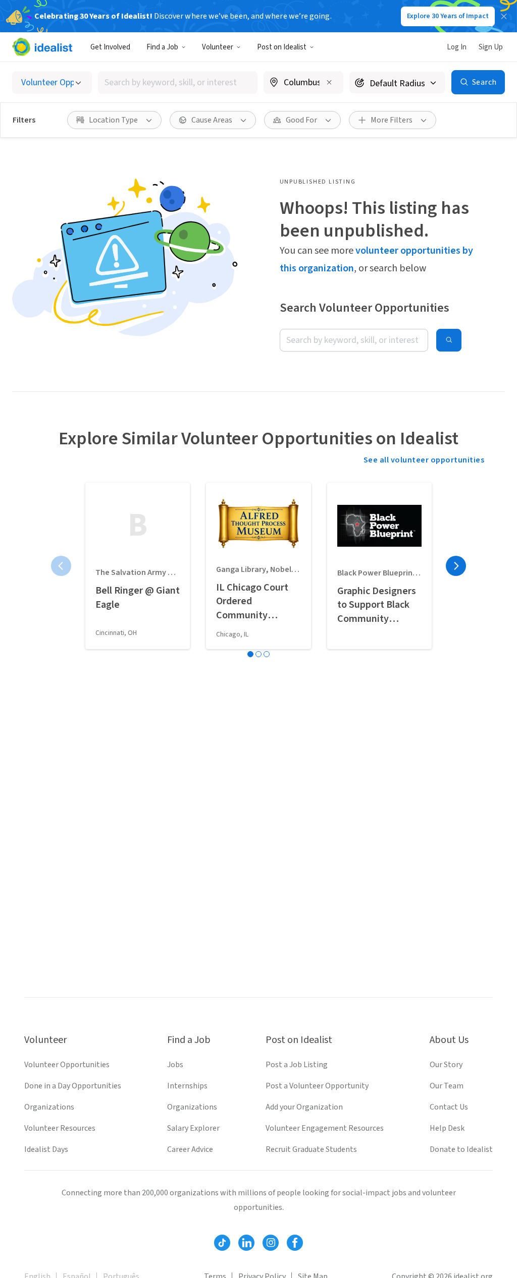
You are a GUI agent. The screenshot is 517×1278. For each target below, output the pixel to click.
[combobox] (177, 82)
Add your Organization (304, 1107)
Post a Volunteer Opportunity (317, 1085)
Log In (457, 47)
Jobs (175, 1064)
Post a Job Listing (297, 1064)
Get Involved (110, 47)
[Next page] (456, 566)
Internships (187, 1085)
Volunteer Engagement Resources (325, 1128)
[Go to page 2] (258, 654)
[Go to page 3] (267, 654)
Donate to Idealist (461, 1149)
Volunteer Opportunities (67, 1064)
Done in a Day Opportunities (72, 1085)
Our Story (446, 1064)
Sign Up (491, 47)
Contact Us (449, 1107)
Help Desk (447, 1128)
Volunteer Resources (59, 1128)
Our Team (446, 1085)
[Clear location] (329, 82)
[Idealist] (42, 47)
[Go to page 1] (250, 654)
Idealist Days (46, 1149)
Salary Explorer (193, 1128)
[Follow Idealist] (222, 1243)
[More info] (303, 83)
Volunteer (217, 47)
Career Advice (190, 1149)
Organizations (49, 1107)
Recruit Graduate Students (311, 1149)
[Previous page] (61, 566)
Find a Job (162, 47)
